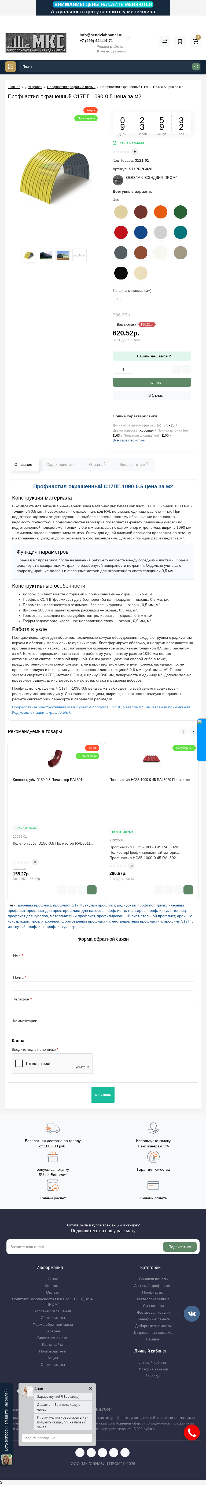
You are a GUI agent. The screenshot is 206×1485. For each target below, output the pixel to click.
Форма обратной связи (52, 1324)
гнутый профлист (100, 905)
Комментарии (25, 1021)
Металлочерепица (153, 1299)
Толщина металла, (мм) (132, 291)
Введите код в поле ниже (34, 1049)
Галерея (52, 1331)
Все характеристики (129, 440)
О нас (53, 1279)
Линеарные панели (153, 1319)
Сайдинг (153, 1339)
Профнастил (153, 1292)
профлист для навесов (83, 910)
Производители (52, 1351)
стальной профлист (158, 916)
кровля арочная (45, 921)
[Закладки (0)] (180, 41)
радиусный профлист (135, 905)
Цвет (117, 200)
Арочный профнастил (153, 1285)
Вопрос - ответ (134, 464)
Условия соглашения (52, 1311)
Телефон (21, 999)
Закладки (153, 1376)
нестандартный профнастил (137, 921)
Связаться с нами (52, 1338)
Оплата (52, 1292)
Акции (52, 1358)
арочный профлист (34, 905)
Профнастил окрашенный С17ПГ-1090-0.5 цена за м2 (103, 486)
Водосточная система (153, 1332)
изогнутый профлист (25, 926)
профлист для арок (44, 910)
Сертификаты (53, 1318)
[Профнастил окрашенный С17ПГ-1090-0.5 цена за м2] (54, 174)
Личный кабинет (153, 1362)
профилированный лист (118, 916)
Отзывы (97, 464)
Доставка (53, 1285)
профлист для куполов (28, 916)
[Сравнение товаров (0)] (164, 41)
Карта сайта (52, 1344)
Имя (17, 956)
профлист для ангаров (125, 910)
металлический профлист (72, 916)
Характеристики (61, 464)
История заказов (153, 1369)
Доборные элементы (153, 1326)
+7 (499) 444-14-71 (96, 41)
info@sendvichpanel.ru (101, 35)
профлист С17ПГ (68, 905)
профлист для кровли (65, 926)
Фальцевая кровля (153, 1312)
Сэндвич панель (153, 1279)
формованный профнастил (85, 921)
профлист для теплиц (167, 910)
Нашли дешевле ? (153, 356)
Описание (23, 464)
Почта (18, 977)
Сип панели (153, 1305)
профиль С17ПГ (178, 921)
